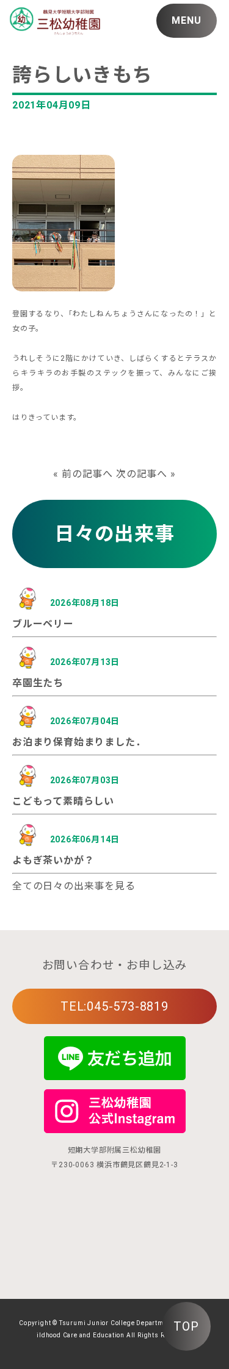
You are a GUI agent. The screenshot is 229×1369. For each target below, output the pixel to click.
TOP (185, 1326)
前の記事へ (87, 474)
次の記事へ (141, 474)
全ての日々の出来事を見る (74, 886)
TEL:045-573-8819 (114, 1006)
